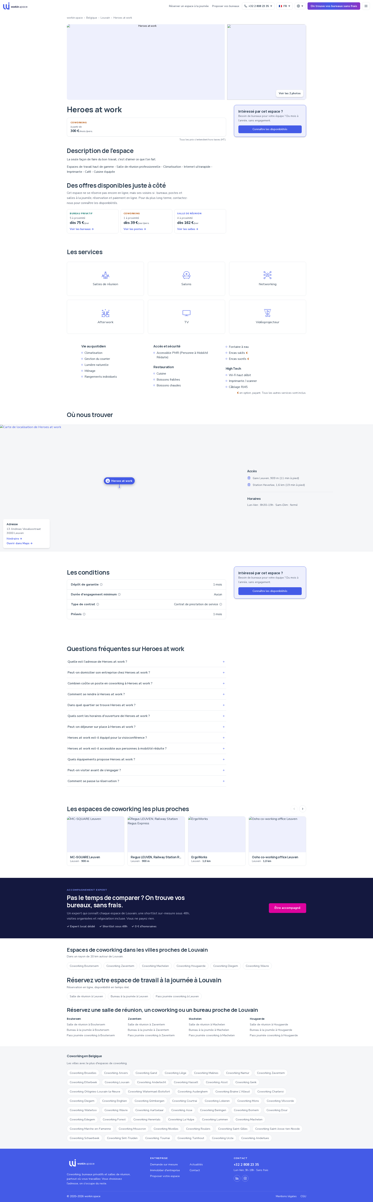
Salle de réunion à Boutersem (86, 1024)
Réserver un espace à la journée (189, 6)
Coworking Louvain (117, 1082)
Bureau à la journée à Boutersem (88, 1030)
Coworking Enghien (114, 1101)
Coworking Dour (277, 1110)
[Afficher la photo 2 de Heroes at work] (266, 62)
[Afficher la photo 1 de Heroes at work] (146, 62)
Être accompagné (288, 908)
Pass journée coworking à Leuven (177, 996)
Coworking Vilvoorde (280, 1101)
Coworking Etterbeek (83, 1082)
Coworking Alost (217, 1082)
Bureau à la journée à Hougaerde (271, 1030)
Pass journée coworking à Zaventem (151, 1035)
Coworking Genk (245, 1082)
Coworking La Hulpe (181, 1119)
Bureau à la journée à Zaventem (148, 1030)
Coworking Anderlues (255, 1138)
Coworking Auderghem (193, 1091)
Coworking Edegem (82, 1119)
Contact (195, 1170)
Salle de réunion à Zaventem (146, 1024)
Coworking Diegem (225, 966)
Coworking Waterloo (83, 1110)
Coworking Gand (146, 1073)
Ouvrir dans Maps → (20, 543)
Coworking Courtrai (184, 1101)
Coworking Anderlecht (151, 1082)
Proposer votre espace (165, 1176)
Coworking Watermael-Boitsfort (149, 1091)
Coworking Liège (175, 1073)
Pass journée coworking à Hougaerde (274, 1035)
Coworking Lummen (215, 1119)
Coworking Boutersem (84, 966)
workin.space (75, 18)
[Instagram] (245, 1178)
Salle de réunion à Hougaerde (269, 1024)
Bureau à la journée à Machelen (209, 1030)
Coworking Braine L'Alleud (232, 1091)
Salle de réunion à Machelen (207, 1024)
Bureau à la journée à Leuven (129, 996)
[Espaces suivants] (302, 808)
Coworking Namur (237, 1073)
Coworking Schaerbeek (84, 1138)
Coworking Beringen (213, 1110)
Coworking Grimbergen (149, 1101)
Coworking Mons (248, 1101)
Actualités (196, 1164)
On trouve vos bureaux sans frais (334, 6)
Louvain (105, 18)
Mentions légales (286, 1196)
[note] (101, 584)
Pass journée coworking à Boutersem (91, 1035)
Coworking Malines (206, 1073)
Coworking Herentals (146, 1119)
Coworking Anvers (116, 1073)
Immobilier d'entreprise (165, 1170)
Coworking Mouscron (132, 1129)
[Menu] (366, 6)
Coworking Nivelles (166, 1129)
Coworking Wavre (257, 966)
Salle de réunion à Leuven (86, 996)
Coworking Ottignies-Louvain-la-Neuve (95, 1091)
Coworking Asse (181, 1110)
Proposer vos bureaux (225, 6)
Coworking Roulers (198, 1129)
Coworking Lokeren (217, 1101)
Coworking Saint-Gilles (233, 1129)
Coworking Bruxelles (83, 1073)
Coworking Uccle (223, 1138)
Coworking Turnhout (191, 1138)
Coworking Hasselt (186, 1082)
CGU (303, 1196)
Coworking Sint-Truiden (122, 1138)
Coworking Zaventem (120, 966)
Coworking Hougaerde (191, 966)
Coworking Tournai (157, 1138)
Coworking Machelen (155, 966)
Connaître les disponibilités (270, 129)
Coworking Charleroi (270, 1091)
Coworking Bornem (246, 1110)
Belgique (91, 18)
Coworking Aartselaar (149, 1110)
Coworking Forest (114, 1119)
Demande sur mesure (164, 1164)
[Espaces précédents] (294, 808)
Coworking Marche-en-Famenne (90, 1129)
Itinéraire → (14, 539)
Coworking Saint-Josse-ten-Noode (277, 1129)
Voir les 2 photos (290, 93)
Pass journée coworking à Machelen (212, 1035)
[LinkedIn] (237, 1178)
